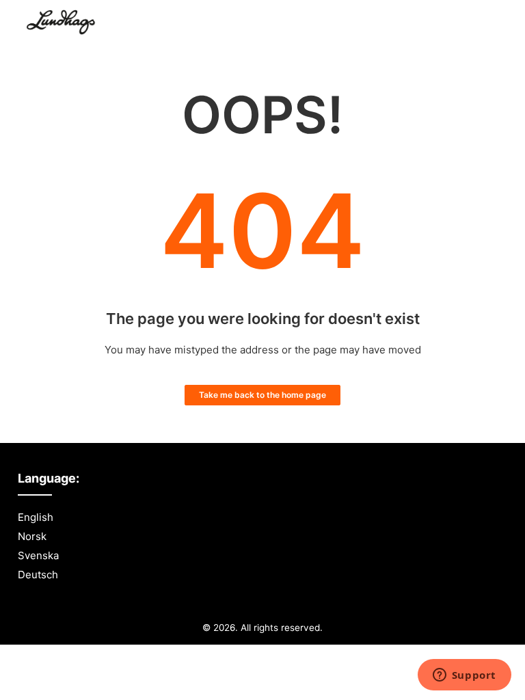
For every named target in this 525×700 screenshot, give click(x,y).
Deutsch (38, 574)
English (35, 517)
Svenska (38, 555)
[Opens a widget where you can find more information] (464, 676)
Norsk (32, 536)
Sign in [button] (477, 23)
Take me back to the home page (262, 395)
